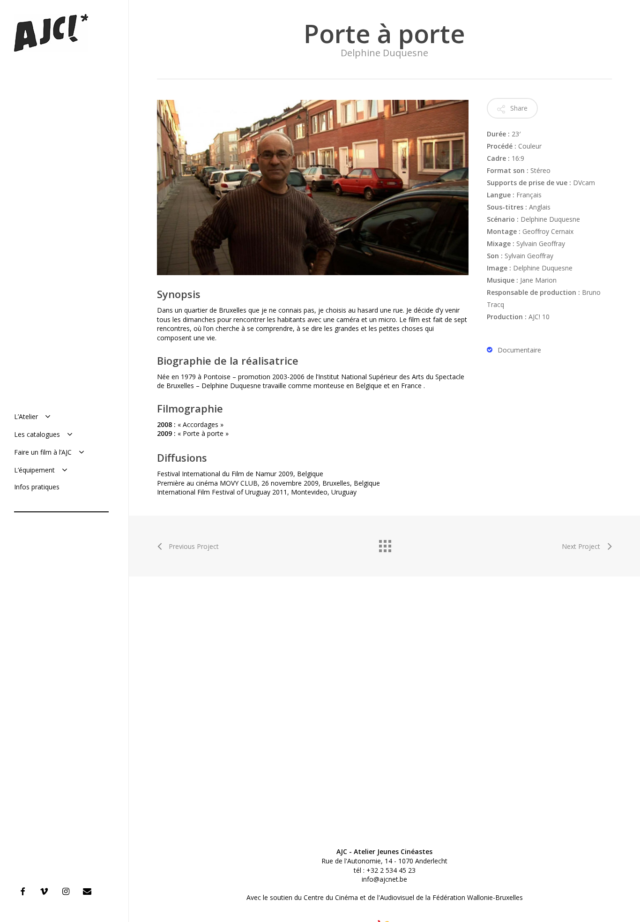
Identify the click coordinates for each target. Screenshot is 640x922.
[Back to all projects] (384, 543)
